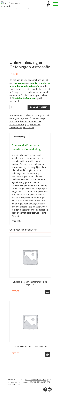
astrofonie (30, 118)
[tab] (19, 136)
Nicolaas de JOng (17, 124)
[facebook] (45, 389)
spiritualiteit (28, 127)
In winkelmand (38, 107)
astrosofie (14, 121)
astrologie (40, 118)
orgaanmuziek (33, 124)
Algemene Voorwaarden (36, 379)
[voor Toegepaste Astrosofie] (15, 6)
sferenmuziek (15, 127)
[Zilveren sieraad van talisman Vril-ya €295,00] (30, 321)
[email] (49, 389)
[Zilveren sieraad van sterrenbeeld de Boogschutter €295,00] (30, 257)
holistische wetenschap (31, 121)
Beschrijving (19, 136)
